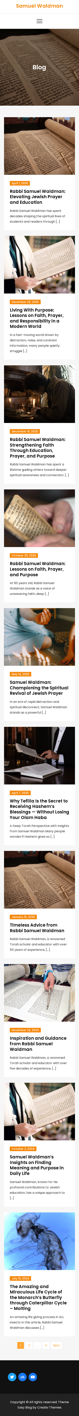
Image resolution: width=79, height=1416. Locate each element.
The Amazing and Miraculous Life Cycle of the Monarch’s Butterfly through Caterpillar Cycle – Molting (38, 1298)
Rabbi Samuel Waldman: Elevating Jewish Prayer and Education (37, 196)
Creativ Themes (49, 1407)
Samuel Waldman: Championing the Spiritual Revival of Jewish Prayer (39, 687)
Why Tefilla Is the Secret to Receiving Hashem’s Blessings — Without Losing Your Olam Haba (39, 809)
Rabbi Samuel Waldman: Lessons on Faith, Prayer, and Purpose (37, 569)
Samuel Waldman (39, 5)
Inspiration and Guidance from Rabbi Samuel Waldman (38, 1043)
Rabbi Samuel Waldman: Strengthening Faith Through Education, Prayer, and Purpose (37, 448)
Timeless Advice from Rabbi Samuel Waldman (37, 928)
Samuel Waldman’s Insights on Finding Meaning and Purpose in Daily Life (37, 1165)
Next (56, 1345)
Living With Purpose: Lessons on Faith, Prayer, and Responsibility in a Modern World (37, 318)
